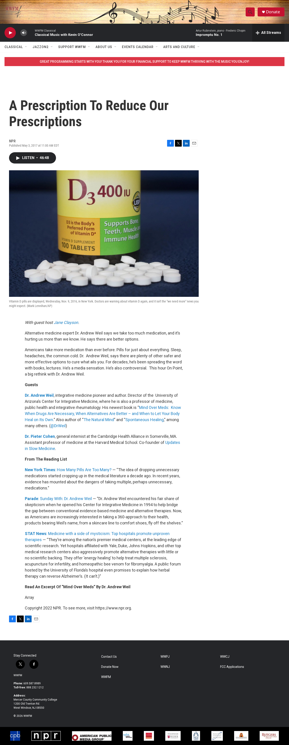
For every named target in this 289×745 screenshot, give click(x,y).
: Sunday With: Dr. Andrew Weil (58, 498)
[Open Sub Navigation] (26, 47)
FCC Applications (232, 667)
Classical (14, 47)
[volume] (24, 33)
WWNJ (165, 667)
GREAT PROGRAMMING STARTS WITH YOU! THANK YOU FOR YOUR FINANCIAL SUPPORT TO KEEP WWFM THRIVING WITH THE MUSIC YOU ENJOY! (144, 61)
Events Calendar (138, 47)
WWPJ (165, 656)
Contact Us (109, 656)
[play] (10, 32)
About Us (104, 47)
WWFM (18, 675)
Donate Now (110, 667)
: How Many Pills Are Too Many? (68, 469)
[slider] (31, 32)
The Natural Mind (99, 419)
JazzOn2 (41, 47)
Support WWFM (72, 47)
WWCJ (224, 656)
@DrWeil (58, 425)
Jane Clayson (66, 322)
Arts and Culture (179, 47)
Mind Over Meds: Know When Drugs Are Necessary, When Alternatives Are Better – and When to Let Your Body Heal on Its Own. (103, 413)
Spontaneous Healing (144, 419)
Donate (273, 11)
